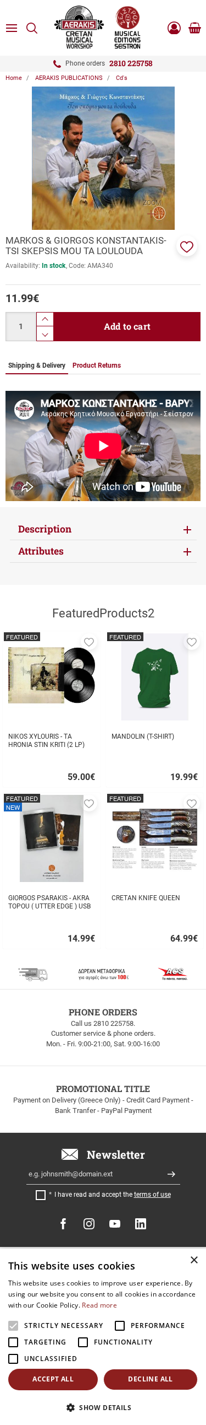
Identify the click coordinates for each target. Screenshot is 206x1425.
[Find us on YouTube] (115, 1224)
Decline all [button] (150, 1379)
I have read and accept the (112, 1194)
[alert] (103, 1337)
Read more (99, 1305)
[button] (186, 245)
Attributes (41, 551)
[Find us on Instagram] (89, 1224)
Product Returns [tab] (97, 365)
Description (44, 529)
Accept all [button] (53, 1379)
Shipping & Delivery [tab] (36, 365)
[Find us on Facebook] (63, 1224)
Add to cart (127, 326)
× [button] (194, 1260)
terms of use (152, 1194)
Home (13, 78)
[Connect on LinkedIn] (140, 1224)
